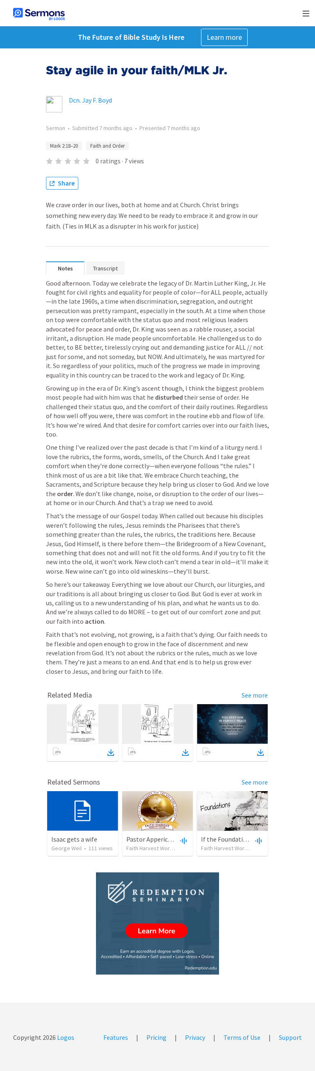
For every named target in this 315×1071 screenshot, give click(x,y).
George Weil (66, 848)
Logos (65, 1037)
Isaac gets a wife (74, 839)
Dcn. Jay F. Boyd (90, 100)
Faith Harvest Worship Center (162, 848)
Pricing (156, 1037)
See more (255, 695)
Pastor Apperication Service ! (166, 839)
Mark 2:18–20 (64, 145)
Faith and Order (107, 145)
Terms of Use (242, 1037)
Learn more (224, 37)
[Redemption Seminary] (157, 923)
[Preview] (182, 840)
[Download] (110, 752)
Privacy (195, 1037)
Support (290, 1037)
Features (115, 1037)
